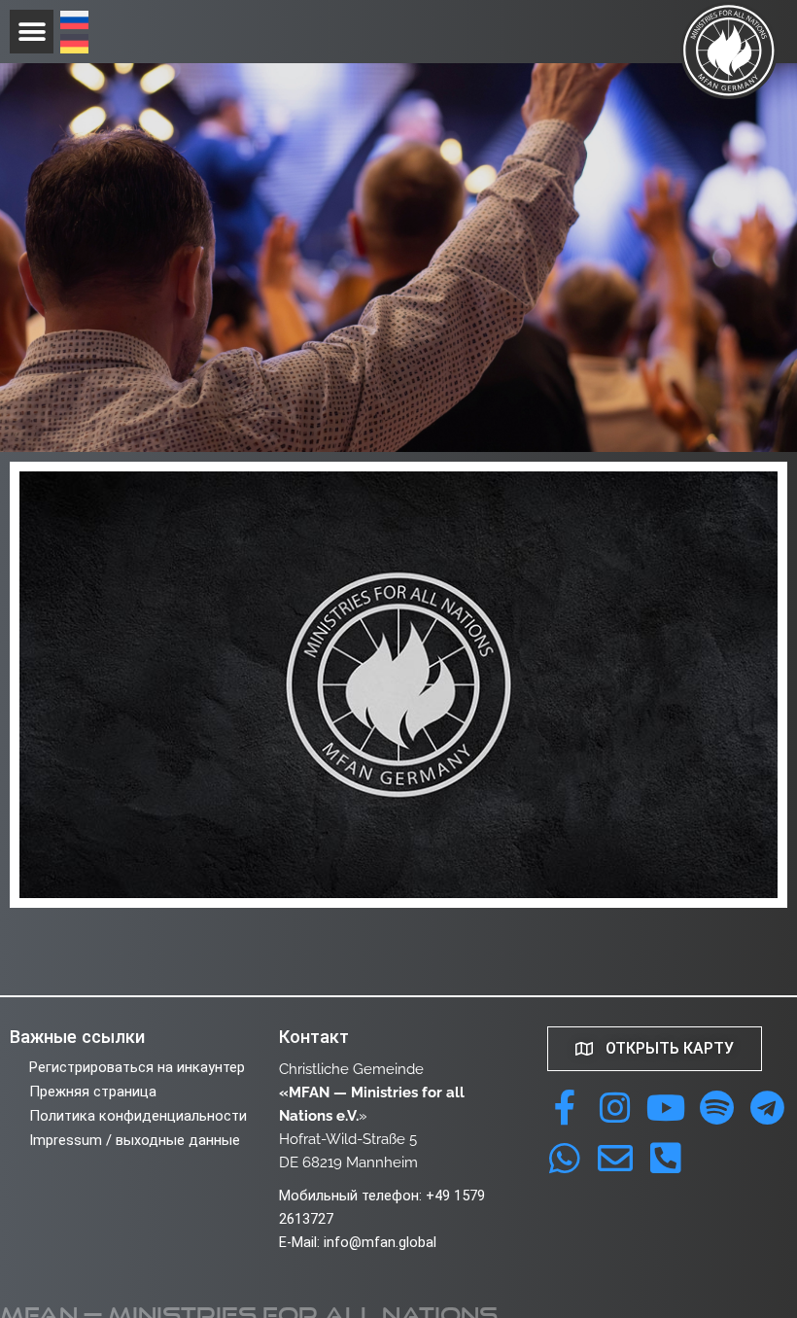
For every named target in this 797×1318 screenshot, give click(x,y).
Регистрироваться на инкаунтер (137, 1067)
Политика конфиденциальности (138, 1116)
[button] (31, 31)
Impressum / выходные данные (134, 1140)
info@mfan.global (380, 1242)
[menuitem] (74, 22)
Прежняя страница (92, 1091)
